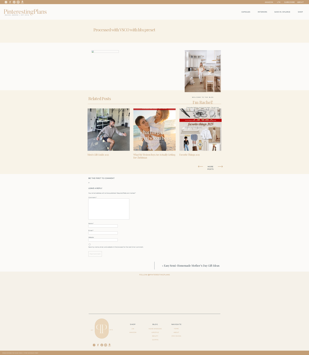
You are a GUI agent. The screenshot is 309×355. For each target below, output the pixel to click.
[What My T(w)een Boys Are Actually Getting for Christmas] (154, 129)
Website (91, 237)
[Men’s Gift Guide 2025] (109, 129)
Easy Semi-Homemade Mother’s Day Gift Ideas (191, 265)
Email (90, 230)
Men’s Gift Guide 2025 (98, 154)
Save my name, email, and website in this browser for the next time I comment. (116, 247)
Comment (92, 197)
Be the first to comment (101, 178)
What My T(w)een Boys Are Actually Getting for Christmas (154, 156)
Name (91, 223)
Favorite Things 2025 (189, 154)
